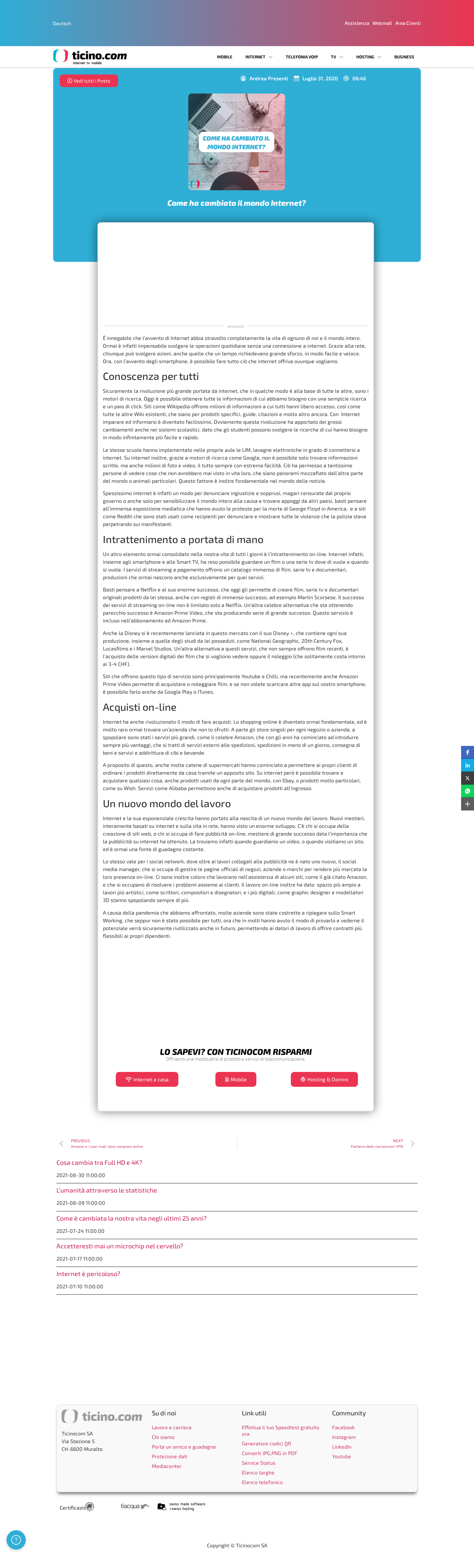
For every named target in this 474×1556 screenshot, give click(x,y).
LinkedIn (341, 1446)
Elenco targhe (258, 1472)
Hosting (365, 56)
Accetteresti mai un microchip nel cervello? (119, 1246)
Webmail (382, 23)
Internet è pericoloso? (88, 1273)
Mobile (224, 56)
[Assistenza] (16, 1540)
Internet (255, 56)
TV (333, 56)
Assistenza (357, 23)
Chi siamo (163, 1437)
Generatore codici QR (266, 1443)
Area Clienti (408, 23)
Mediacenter (167, 1466)
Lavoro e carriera (172, 1427)
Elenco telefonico (262, 1482)
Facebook (343, 1427)
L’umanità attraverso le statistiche (106, 1190)
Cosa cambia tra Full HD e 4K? (99, 1162)
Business (404, 56)
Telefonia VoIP (302, 56)
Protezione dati (169, 1456)
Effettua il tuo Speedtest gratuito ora (280, 1430)
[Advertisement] (236, 273)
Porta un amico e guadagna (184, 1446)
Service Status (258, 1463)
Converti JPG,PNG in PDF (269, 1453)
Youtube (341, 1456)
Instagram (344, 1437)
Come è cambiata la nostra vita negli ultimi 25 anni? (131, 1218)
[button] (467, 752)
